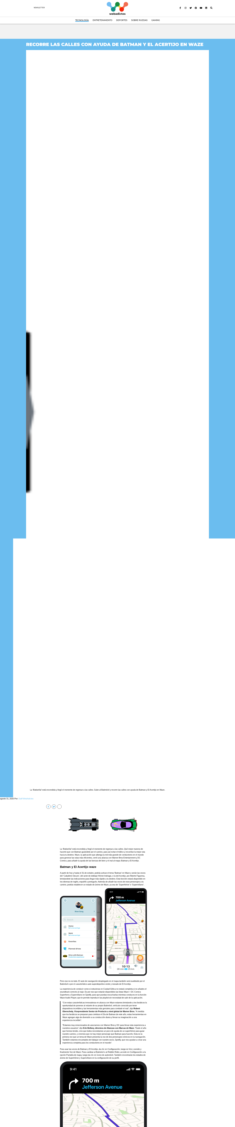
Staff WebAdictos (25, 799)
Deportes (121, 20)
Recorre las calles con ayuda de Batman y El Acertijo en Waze (114, 44)
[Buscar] (211, 8)
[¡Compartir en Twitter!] (54, 806)
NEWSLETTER (39, 8)
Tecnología (82, 20)
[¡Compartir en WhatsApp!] (59, 806)
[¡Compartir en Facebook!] (48, 806)
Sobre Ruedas (139, 20)
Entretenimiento (102, 20)
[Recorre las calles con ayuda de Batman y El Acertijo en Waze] (117, 416)
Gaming (155, 20)
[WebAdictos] (117, 8)
